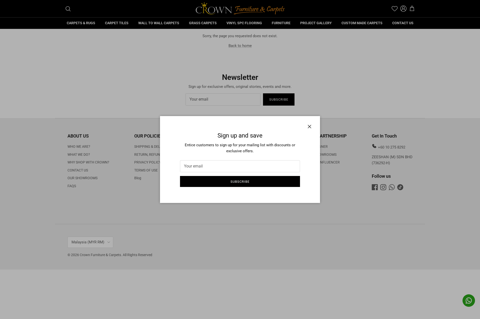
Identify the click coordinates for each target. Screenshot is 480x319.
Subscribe (240, 181)
